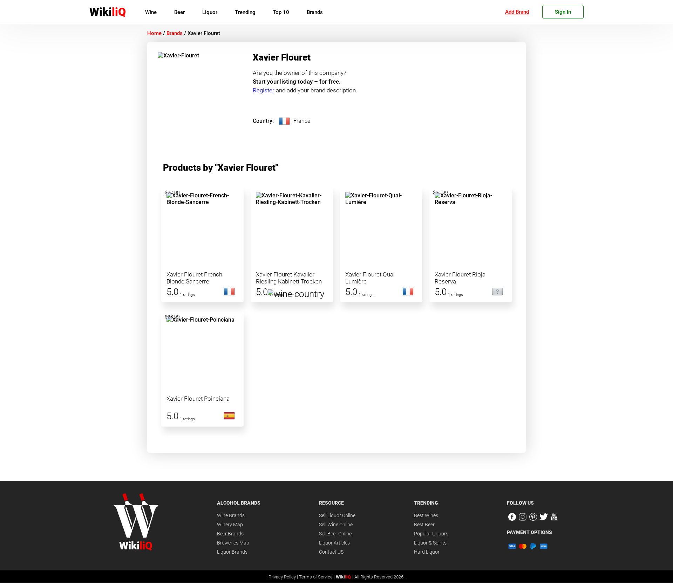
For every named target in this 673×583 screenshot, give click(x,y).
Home (154, 33)
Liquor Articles (334, 543)
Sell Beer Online (335, 533)
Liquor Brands (232, 552)
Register (263, 90)
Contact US (331, 552)
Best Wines (426, 515)
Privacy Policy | (283, 577)
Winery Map (230, 524)
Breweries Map (233, 543)
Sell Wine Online (336, 524)
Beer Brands (230, 533)
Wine (151, 12)
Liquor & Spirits (430, 543)
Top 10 (281, 12)
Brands (315, 12)
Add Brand (517, 12)
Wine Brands (231, 515)
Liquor (209, 12)
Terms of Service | (317, 577)
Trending (245, 12)
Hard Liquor (427, 552)
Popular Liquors (431, 533)
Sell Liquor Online (337, 515)
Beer (179, 12)
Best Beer (424, 524)
